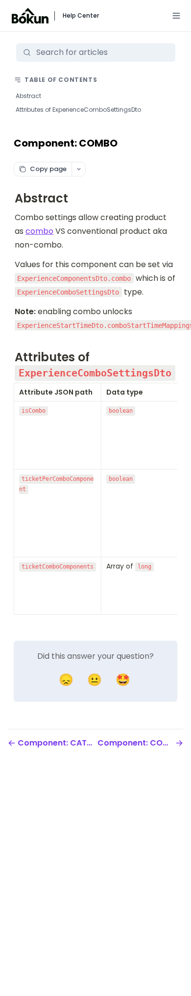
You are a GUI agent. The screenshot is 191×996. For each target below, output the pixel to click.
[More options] (78, 169)
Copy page (48, 169)
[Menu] (176, 16)
